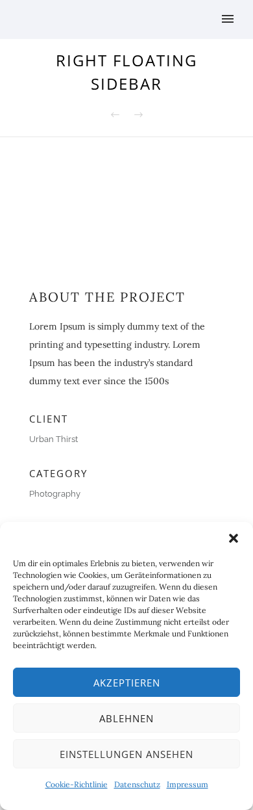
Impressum (187, 784)
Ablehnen (126, 718)
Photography (54, 494)
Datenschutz (137, 784)
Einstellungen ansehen (126, 754)
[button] (233, 538)
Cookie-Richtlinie (76, 784)
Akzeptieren (126, 682)
